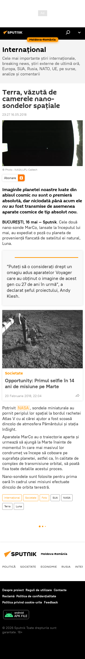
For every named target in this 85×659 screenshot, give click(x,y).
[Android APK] (16, 615)
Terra (7, 506)
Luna (19, 506)
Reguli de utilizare (39, 590)
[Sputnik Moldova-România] (13, 34)
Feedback (51, 602)
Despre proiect (13, 590)
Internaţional (12, 497)
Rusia (65, 566)
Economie (49, 566)
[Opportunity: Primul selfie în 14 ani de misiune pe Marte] (42, 339)
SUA (55, 497)
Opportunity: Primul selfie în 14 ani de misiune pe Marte (39, 383)
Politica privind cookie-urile (22, 602)
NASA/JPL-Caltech (26, 169)
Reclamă (8, 596)
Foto (44, 497)
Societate (14, 373)
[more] (77, 395)
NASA (23, 407)
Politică (9, 566)
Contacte (60, 590)
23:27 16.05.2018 (14, 115)
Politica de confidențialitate (36, 596)
